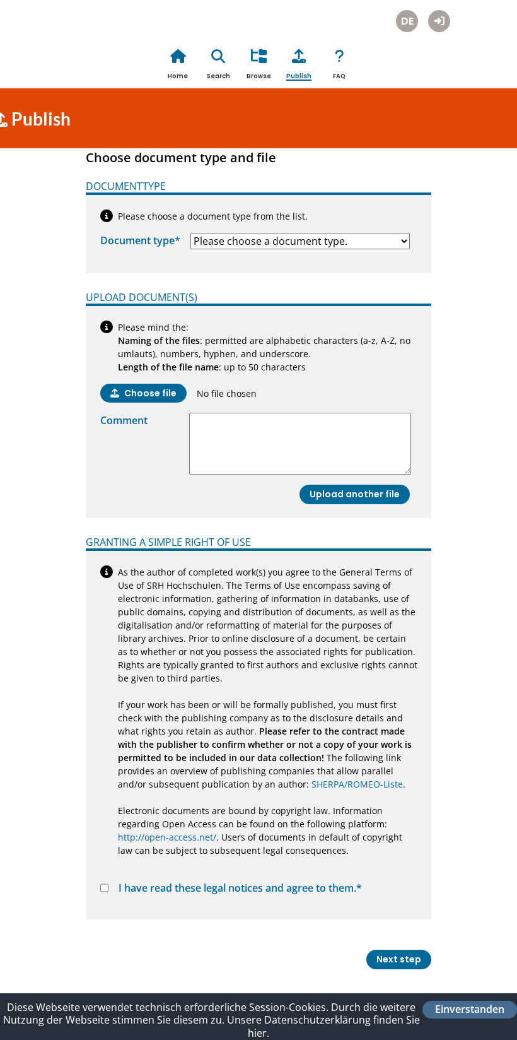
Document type (140, 240)
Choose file (150, 393)
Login (439, 21)
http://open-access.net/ (167, 837)
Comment (124, 420)
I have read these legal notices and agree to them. (240, 888)
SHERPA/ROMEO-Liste (357, 784)
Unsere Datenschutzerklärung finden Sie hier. (323, 1026)
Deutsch (407, 21)
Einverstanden (469, 1010)
